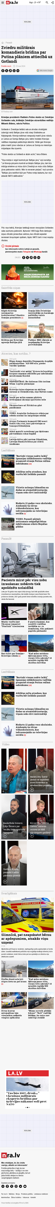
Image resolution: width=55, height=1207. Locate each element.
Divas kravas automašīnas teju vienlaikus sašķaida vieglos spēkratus (11, 1014)
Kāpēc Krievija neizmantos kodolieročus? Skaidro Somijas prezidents (12, 314)
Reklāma (11, 1194)
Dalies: (18, 257)
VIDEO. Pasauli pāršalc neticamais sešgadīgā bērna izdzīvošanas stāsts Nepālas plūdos (31, 523)
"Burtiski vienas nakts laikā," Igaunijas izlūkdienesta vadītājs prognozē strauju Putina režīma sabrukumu (33, 460)
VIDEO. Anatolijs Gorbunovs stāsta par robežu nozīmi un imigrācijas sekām (29, 414)
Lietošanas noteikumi (41, 1194)
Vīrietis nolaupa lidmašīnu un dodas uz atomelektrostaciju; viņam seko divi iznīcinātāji (32, 490)
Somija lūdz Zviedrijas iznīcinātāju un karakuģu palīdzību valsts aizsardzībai (41, 314)
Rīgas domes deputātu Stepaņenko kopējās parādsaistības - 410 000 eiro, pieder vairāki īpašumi (31, 363)
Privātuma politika (27, 1194)
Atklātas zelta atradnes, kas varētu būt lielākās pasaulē (31, 473)
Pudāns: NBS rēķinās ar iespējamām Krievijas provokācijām (40, 342)
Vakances (26, 1197)
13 (30, 464)
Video (5, 744)
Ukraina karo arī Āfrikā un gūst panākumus (25, 406)
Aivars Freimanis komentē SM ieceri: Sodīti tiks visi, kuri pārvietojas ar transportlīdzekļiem (28, 423)
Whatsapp (38, 252)
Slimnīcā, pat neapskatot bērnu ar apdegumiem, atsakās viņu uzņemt (26, 939)
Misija (18, 1194)
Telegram (27, 252)
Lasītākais (8, 450)
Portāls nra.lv (6, 66)
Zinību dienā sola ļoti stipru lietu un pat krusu (13, 980)
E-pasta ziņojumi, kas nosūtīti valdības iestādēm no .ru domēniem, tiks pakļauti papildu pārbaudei (40, 626)
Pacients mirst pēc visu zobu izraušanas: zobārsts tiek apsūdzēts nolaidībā (24, 584)
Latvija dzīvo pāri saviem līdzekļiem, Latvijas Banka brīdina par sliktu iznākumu (28, 441)
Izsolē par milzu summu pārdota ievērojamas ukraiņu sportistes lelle (27, 398)
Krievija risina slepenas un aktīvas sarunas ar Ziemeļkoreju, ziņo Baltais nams (31, 390)
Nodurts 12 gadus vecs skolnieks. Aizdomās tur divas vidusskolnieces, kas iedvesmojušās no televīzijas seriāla (34, 508)
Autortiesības (5, 1197)
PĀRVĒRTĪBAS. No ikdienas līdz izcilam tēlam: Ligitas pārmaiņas (29, 382)
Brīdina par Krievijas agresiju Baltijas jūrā (12, 341)
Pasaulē (9, 42)
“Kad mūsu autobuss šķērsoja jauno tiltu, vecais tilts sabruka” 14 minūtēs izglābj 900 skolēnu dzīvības (40, 658)
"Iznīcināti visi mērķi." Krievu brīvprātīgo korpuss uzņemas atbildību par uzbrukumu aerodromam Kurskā (31, 373)
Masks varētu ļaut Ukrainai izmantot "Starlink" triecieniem (12, 624)
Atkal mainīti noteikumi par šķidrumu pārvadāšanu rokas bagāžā (29, 432)
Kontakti (33, 1197)
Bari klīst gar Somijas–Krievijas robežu (13, 654)
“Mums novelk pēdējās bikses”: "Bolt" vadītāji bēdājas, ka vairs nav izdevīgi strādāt (39, 1014)
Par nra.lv (4, 1194)
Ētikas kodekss (16, 1197)
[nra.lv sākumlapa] (12, 2)
